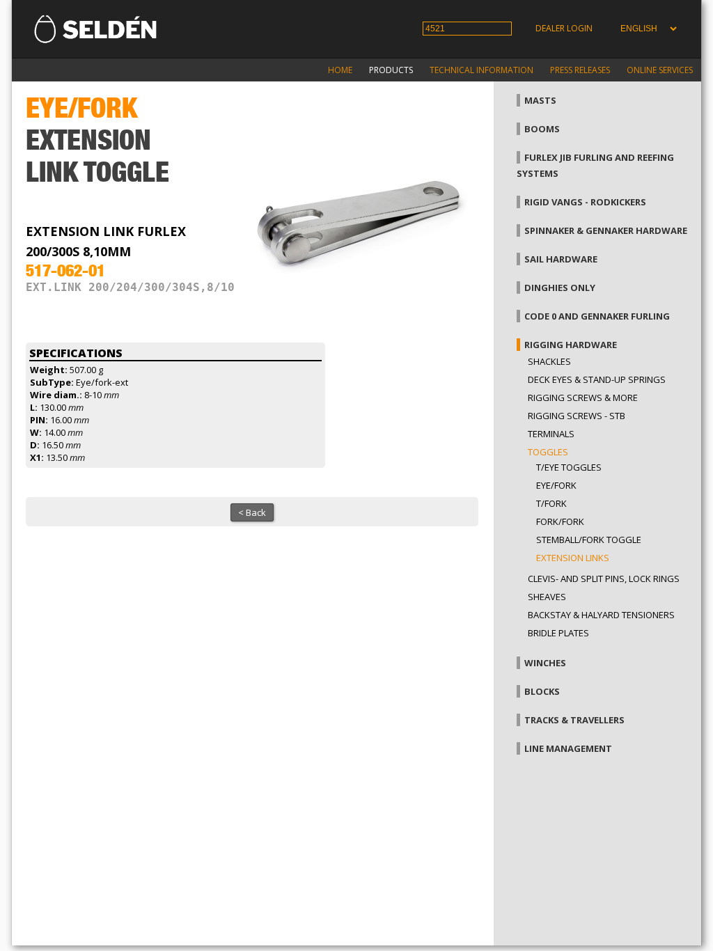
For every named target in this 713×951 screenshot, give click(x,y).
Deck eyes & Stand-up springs (597, 379)
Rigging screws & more (583, 397)
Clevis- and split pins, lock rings (604, 578)
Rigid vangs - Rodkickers (585, 202)
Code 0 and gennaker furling (597, 316)
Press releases (580, 70)
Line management (568, 748)
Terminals (551, 433)
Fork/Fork (560, 521)
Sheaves (547, 596)
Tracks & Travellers (574, 720)
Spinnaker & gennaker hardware (605, 230)
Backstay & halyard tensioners (601, 614)
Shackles (549, 361)
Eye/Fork (556, 485)
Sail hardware (560, 259)
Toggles (548, 452)
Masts (540, 100)
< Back (252, 512)
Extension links (572, 557)
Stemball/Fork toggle (588, 539)
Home (340, 70)
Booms (542, 129)
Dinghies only (559, 287)
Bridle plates (558, 633)
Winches (545, 663)
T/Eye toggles (569, 467)
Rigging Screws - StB (576, 415)
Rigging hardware (570, 344)
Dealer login (564, 28)
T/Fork (551, 503)
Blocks (542, 691)
